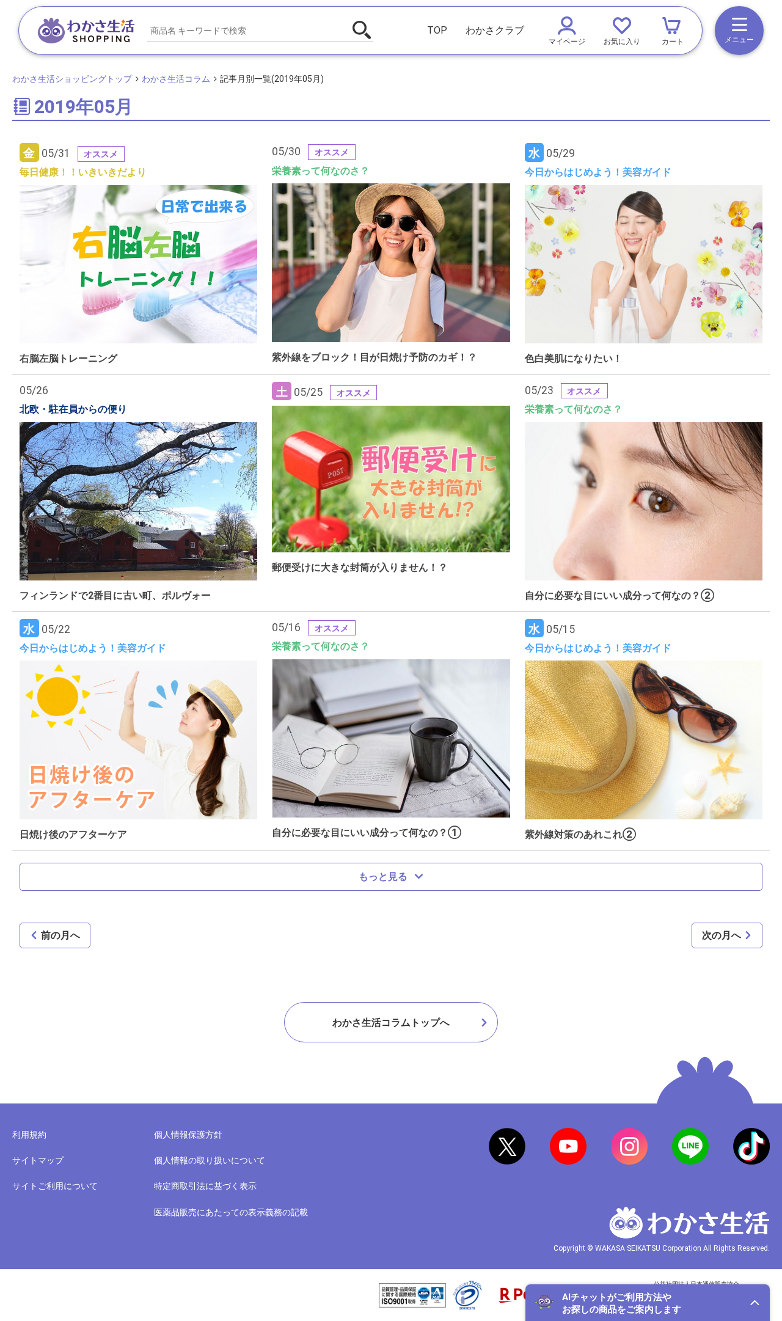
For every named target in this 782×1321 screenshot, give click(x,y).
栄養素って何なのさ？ (321, 171)
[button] (647, 1302)
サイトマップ (38, 1160)
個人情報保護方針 (188, 1135)
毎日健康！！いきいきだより (83, 172)
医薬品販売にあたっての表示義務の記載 (231, 1212)
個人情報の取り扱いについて (209, 1160)
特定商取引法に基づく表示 (205, 1186)
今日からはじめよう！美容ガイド (598, 172)
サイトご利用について (55, 1186)
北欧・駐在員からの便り (73, 409)
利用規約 (29, 1135)
